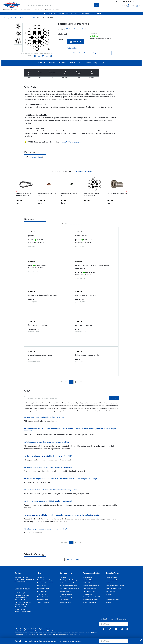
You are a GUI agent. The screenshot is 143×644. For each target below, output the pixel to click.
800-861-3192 (30, 579)
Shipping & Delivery (43, 600)
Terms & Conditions (43, 602)
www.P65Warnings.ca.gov (71, 142)
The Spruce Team (65, 602)
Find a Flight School (89, 591)
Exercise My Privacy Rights (35, 629)
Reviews (72, 62)
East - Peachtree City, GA (22, 604)
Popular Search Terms (89, 602)
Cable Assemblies (25, 18)
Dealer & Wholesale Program (45, 580)
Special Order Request (112, 600)
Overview (51, 62)
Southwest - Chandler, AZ (22, 595)
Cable (34, 18)
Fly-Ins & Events (87, 594)
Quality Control (41, 594)
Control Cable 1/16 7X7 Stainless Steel (91, 195)
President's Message (66, 597)
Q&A (80, 62)
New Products (110, 597)
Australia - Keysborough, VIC (23, 611)
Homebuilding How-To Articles (92, 597)
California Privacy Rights (21, 629)
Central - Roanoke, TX (21, 597)
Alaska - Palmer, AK (20, 607)
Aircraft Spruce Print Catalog (68, 580)
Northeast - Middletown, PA (23, 602)
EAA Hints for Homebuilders (91, 585)
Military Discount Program (90, 600)
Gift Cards (109, 594)
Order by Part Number (52, 10)
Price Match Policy (42, 591)
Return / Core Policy (43, 597)
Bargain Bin (109, 583)
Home (6, 18)
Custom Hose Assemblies (113, 588)
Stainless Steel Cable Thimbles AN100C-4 (23, 195)
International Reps (65, 591)
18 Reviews (69, 29)
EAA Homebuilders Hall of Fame (69, 588)
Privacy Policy (51, 630)
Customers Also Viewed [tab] (84, 171)
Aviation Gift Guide (111, 577)
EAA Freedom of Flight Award (68, 585)
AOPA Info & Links (88, 580)
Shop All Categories (10, 10)
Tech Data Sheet (35, 157)
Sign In (124, 5)
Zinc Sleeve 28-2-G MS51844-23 (71, 195)
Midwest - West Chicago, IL (23, 600)
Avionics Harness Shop (112, 580)
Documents (62, 62)
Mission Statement (66, 594)
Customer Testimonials (67, 583)
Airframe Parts (14, 18)
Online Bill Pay (41, 585)
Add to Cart (76, 41)
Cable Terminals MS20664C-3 (117, 194)
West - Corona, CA (20, 593)
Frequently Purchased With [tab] (60, 171)
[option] (37, 37)
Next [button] (126, 192)
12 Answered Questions (81, 29)
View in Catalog (91, 62)
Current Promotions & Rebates (115, 585)
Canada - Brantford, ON (21, 609)
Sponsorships (64, 600)
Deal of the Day (110, 591)
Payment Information (43, 588)
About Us (63, 577)
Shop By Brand (25, 10)
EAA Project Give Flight (89, 588)
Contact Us (136, 2)
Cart (136, 5)
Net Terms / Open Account (45, 583)
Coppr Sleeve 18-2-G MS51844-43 (48, 195)
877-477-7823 (127, 2)
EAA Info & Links (87, 583)
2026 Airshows (87, 577)
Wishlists (117, 2)
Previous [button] (16, 192)
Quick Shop (26, 203)
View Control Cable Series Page (86, 53)
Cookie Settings (47, 629)
